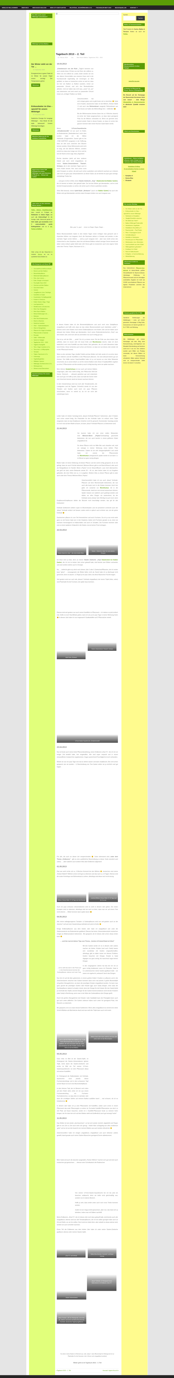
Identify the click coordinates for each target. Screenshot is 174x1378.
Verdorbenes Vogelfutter (133, 225)
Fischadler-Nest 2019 (103, 7)
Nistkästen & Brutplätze (132, 216)
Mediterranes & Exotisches (42, 306)
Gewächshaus (70, 369)
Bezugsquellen (120, 7)
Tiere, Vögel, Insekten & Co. (42, 347)
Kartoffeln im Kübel (39, 295)
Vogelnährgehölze (39, 359)
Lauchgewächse (38, 304)
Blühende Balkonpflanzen (41, 276)
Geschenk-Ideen (39, 287)
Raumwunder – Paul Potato (134, 230)
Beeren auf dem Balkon (40, 271)
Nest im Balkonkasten (132, 251)
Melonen (36, 316)
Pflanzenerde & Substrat (41, 333)
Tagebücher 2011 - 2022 (96, 57)
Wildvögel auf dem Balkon (40, 44)
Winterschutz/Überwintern (41, 368)
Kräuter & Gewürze (39, 299)
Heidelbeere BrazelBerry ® (133, 228)
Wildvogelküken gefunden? (133, 247)
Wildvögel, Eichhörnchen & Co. (81, 7)
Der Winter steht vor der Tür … (135, 209)
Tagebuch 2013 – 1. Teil (64, 1370)
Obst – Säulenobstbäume (41, 325)
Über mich (25, 7)
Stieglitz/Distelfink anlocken (134, 218)
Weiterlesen (35, 85)
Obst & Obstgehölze (40, 328)
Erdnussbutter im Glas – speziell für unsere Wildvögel (41, 109)
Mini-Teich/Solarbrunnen (41, 318)
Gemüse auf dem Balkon (41, 285)
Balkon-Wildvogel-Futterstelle (134, 223)
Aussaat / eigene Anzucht (110, 1370)
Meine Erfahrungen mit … (41, 314)
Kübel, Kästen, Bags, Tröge (42, 302)
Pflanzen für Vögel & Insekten (42, 330)
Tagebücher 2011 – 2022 (41, 342)
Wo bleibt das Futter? (132, 220)
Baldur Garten (103, 190)
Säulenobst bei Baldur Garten (107, 181)
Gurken (36, 290)
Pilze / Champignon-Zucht (133, 232)
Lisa (72, 57)
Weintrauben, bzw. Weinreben (134, 242)
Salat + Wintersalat (39, 337)
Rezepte (36, 335)
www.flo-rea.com (134, 81)
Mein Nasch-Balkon (39, 7)
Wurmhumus (97, 342)
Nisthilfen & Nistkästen (132, 237)
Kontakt (133, 7)
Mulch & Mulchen (39, 321)
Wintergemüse (38, 366)
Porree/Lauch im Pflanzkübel (134, 239)
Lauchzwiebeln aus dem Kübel (135, 244)
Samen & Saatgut (39, 340)
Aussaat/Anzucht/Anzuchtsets (43, 268)
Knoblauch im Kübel (131, 249)
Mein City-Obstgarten (58, 7)
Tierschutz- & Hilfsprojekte (41, 349)
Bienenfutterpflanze (39, 273)
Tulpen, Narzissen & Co (41, 354)
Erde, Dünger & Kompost (41, 280)
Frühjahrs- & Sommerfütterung (135, 254)
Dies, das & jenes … (40, 278)
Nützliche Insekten (39, 323)
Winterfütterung (130, 256)
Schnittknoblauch (131, 235)
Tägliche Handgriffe (39, 344)
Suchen (125, 14)
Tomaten (36, 352)
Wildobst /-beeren (39, 361)
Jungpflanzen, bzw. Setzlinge (42, 292)
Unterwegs (37, 356)
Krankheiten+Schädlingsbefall (42, 297)
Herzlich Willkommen (10, 7)
